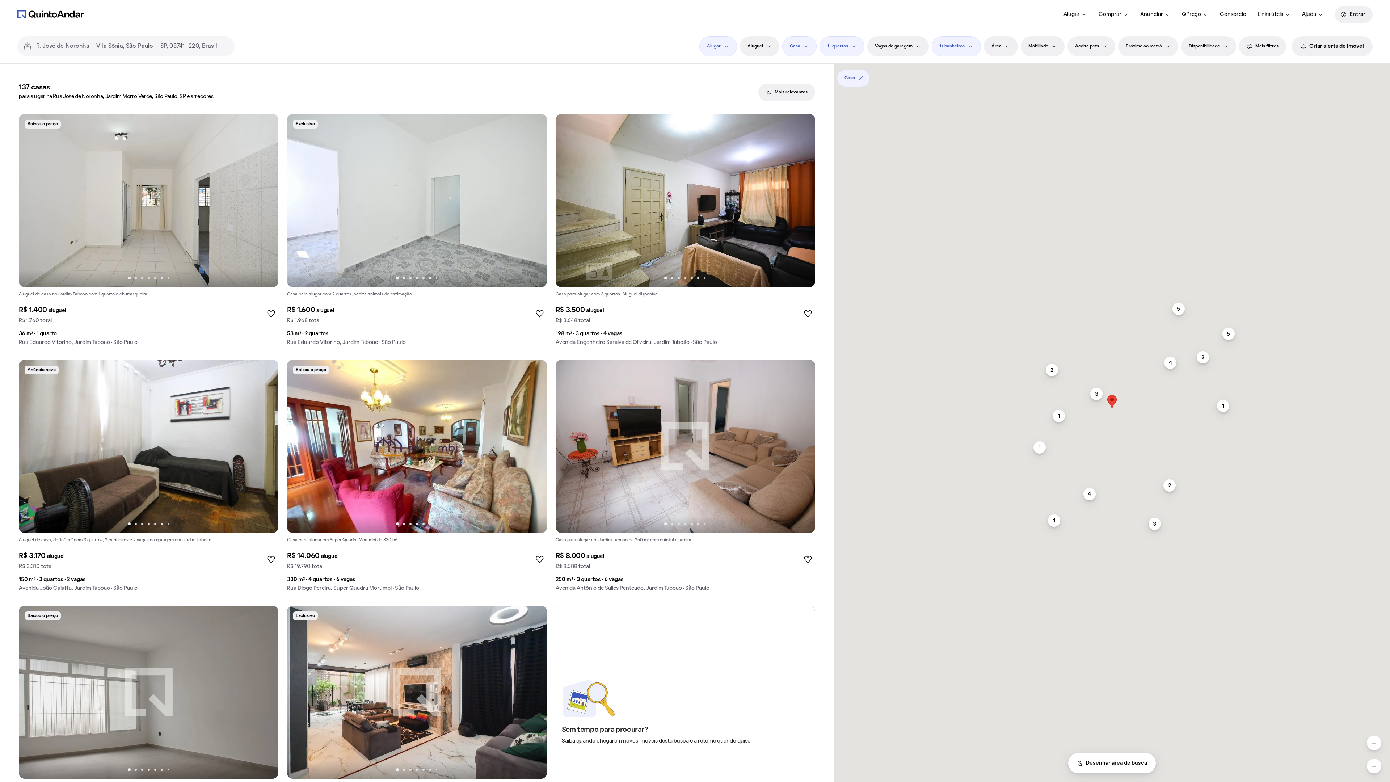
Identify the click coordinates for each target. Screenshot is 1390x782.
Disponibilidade (1204, 46)
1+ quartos (837, 46)
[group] (148, 232)
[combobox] (132, 46)
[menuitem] (1075, 14)
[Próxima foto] (265, 200)
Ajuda (1309, 14)
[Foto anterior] (32, 200)
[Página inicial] (50, 14)
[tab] (786, 92)
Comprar (1110, 14)
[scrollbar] (1112, 75)
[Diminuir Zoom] (1374, 766)
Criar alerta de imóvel (1336, 46)
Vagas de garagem (894, 46)
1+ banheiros (952, 46)
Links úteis (1270, 14)
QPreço (1191, 14)
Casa (795, 46)
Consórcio (1233, 14)
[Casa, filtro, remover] (860, 78)
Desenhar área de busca (1116, 763)
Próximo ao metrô (1144, 46)
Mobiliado (1038, 46)
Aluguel (755, 46)
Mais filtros (1267, 46)
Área (996, 46)
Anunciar (1151, 14)
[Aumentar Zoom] (1374, 743)
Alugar (1071, 14)
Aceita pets (1087, 46)
